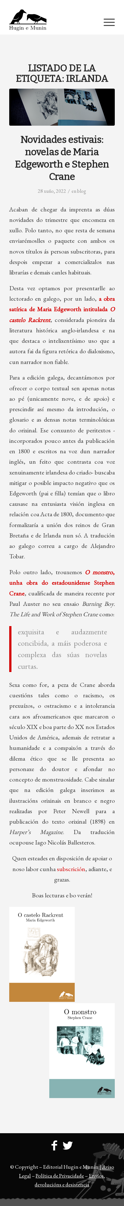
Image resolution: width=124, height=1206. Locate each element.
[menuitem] (64, 4)
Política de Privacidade (60, 1175)
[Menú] (106, 22)
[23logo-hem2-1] (51, 22)
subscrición (71, 869)
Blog (81, 191)
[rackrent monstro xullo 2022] (62, 107)
